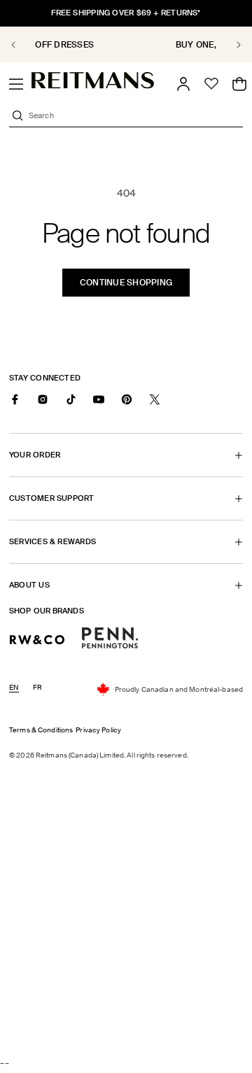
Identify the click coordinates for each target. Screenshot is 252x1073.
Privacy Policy (98, 729)
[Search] (17, 115)
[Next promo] (230, 45)
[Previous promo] (21, 45)
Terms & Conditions (41, 729)
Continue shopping (126, 282)
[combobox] (134, 115)
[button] (16, 84)
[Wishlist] (211, 84)
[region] (126, 44)
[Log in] (183, 84)
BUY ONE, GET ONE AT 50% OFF (131, 45)
